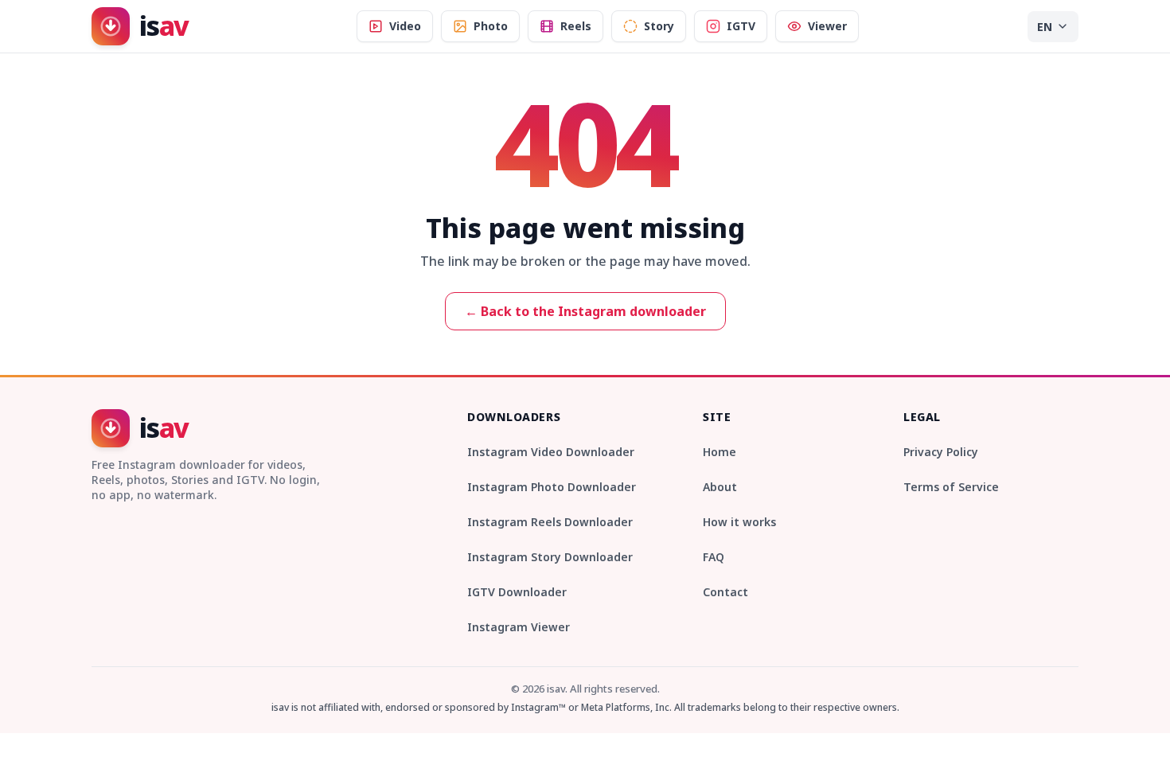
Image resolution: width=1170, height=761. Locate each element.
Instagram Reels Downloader (550, 521)
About (720, 486)
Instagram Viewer (518, 626)
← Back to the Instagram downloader (585, 311)
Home (719, 451)
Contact (725, 591)
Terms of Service (951, 486)
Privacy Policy (940, 451)
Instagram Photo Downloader (551, 486)
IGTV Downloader (517, 591)
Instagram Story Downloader (550, 556)
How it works (739, 521)
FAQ (713, 556)
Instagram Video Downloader (550, 451)
